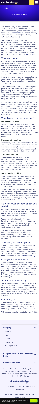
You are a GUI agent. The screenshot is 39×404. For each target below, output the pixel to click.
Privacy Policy (29, 54)
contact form (30, 309)
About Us (8, 332)
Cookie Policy (19, 389)
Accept (33, 401)
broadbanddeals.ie (17, 33)
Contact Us (9, 342)
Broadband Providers (12, 362)
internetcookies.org (28, 256)
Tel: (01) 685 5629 (11, 346)
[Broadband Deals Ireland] (9, 2)
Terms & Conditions (26, 386)
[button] (31, 2)
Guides (5, 8)
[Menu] (36, 2)
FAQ (6, 335)
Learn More (12, 401)
